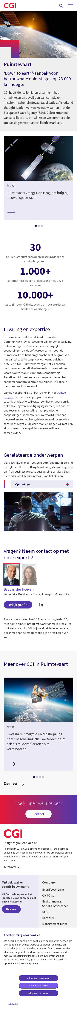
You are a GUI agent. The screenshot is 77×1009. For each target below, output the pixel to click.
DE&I (45, 912)
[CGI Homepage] (10, 5)
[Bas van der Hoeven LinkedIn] (41, 604)
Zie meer (11, 783)
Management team (54, 924)
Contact (38, 814)
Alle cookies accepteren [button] (38, 978)
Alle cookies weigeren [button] (38, 993)
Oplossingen (23, 484)
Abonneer (11, 909)
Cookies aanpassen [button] (38, 985)
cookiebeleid (12, 1004)
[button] (11, 574)
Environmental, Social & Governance (55, 904)
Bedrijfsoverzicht (53, 889)
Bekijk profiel (18, 604)
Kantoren (48, 918)
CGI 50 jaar (49, 895)
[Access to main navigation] (70, 6)
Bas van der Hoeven (19, 589)
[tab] (35, 226)
